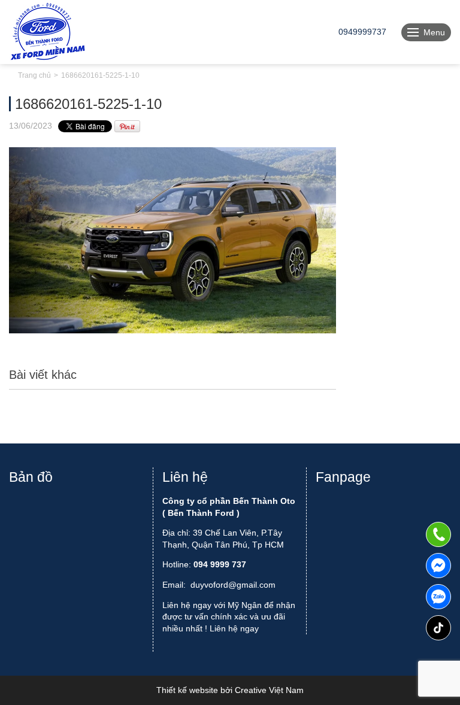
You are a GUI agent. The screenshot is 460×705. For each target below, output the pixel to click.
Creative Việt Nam (269, 690)
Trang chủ (34, 75)
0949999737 (438, 596)
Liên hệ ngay (234, 628)
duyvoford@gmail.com (233, 584)
